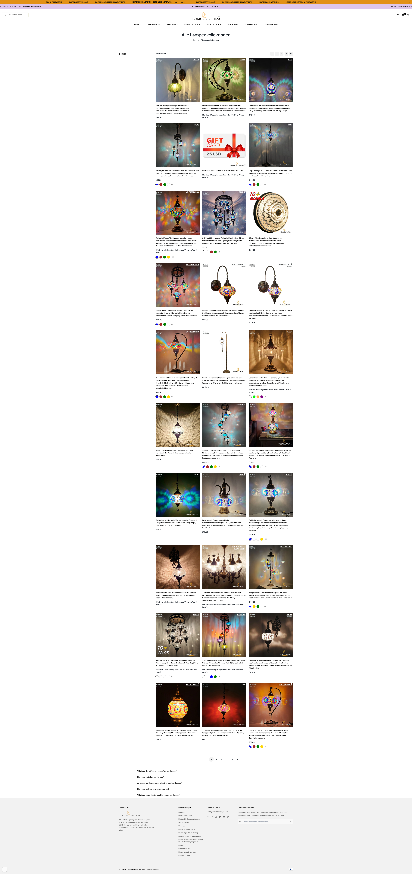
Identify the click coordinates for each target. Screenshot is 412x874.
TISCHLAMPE (233, 24)
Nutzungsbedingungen (187, 852)
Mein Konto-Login (185, 816)
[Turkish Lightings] (206, 16)
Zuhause (181, 812)
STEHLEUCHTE (251, 24)
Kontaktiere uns (184, 849)
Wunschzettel (183, 822)
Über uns (181, 826)
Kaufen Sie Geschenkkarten (189, 819)
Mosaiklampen (152, 869)
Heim (194, 40)
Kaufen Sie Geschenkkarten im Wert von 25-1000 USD (223, 171)
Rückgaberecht (184, 856)
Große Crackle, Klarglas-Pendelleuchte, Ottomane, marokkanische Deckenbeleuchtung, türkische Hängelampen (175, 452)
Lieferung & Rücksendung (188, 833)
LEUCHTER (171, 24)
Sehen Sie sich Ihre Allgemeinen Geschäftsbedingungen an (190, 840)
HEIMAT (137, 24)
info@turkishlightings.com (218, 812)
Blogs (180, 845)
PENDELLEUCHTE (191, 24)
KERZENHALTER (154, 24)
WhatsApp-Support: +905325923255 (206, 6)
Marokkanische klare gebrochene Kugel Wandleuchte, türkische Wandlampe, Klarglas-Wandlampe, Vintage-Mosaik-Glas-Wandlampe (176, 595)
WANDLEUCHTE (213, 24)
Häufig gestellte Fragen (187, 829)
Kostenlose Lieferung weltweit (190, 836)
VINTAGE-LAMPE (271, 24)
